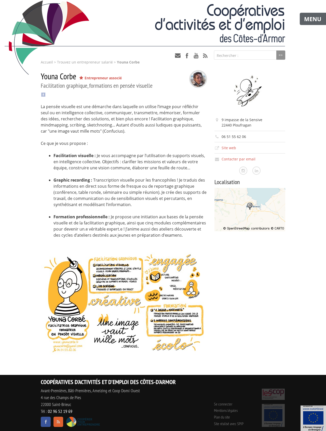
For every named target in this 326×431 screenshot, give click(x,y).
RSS (205, 56)
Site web (229, 147)
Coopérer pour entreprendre (83, 422)
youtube (196, 56)
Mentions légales (226, 410)
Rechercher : (227, 55)
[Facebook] (43, 94)
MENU (312, 19)
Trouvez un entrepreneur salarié (85, 62)
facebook (187, 56)
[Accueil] (163, 23)
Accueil (47, 62)
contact (178, 56)
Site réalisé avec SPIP (228, 423)
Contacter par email (238, 159)
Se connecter (223, 404)
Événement (313, 418)
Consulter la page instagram (243, 171)
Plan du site (222, 417)
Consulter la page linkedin (256, 171)
